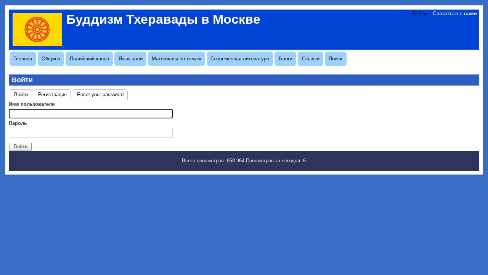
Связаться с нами (455, 13)
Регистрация (52, 94)
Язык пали (131, 58)
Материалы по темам (176, 58)
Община (51, 58)
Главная (22, 58)
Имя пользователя (32, 104)
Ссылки (310, 58)
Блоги (285, 58)
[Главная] (37, 44)
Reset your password (100, 94)
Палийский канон (89, 58)
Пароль (18, 123)
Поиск (335, 58)
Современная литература (239, 58)
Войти (419, 13)
